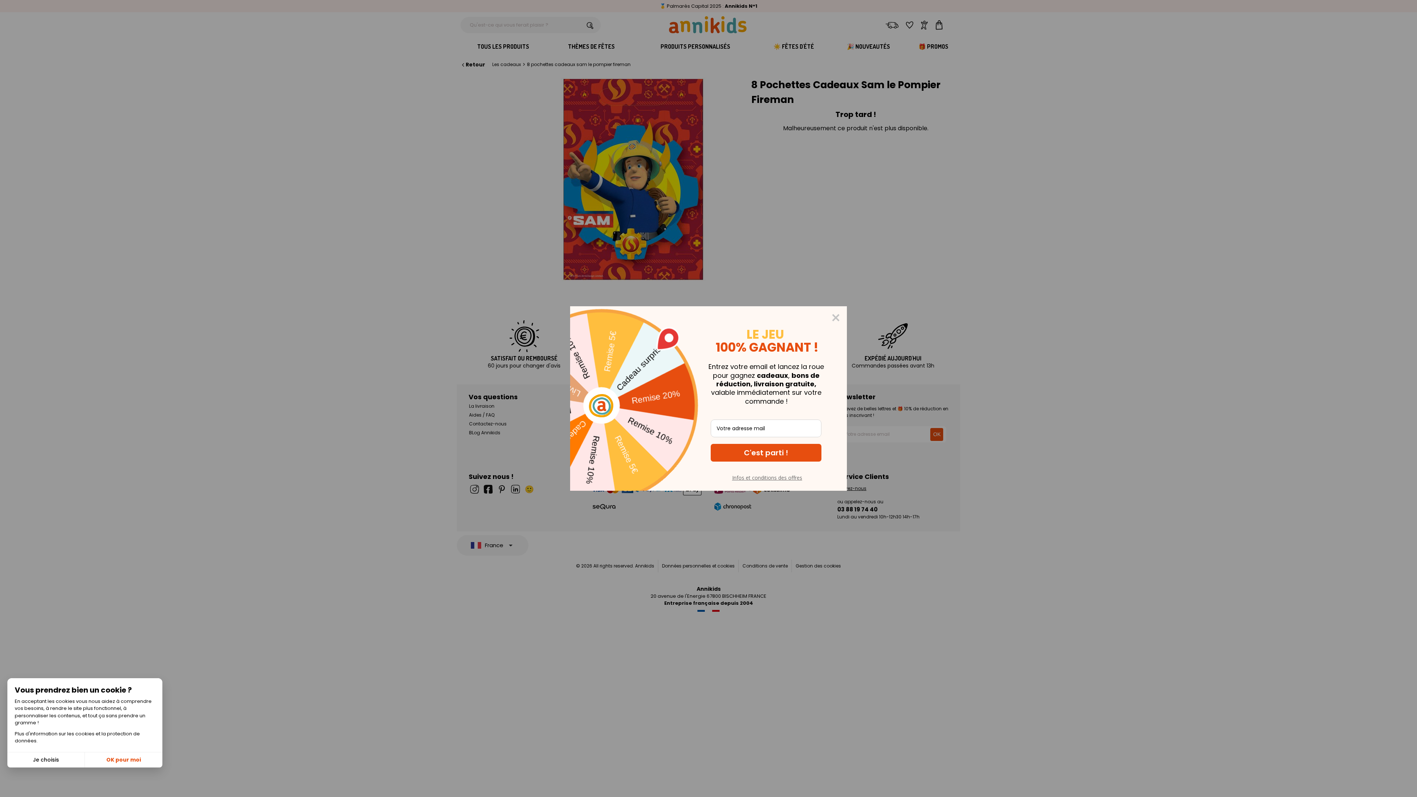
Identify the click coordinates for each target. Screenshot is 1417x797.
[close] (835, 317)
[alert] (708, 398)
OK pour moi (123, 759)
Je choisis (46, 759)
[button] (766, 453)
